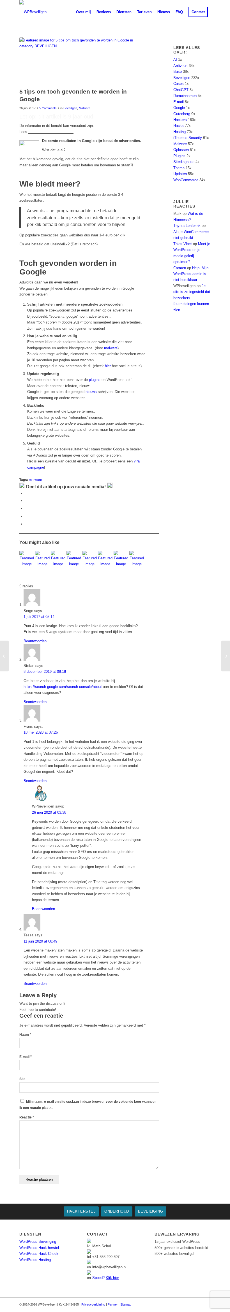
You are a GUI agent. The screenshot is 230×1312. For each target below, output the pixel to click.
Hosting (179, 132)
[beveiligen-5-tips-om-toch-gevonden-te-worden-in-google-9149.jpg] (82, 61)
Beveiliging (150, 1211)
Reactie (26, 1117)
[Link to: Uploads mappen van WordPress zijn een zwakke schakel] (105, 558)
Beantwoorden (35, 641)
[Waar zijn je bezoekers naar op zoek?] (225, 656)
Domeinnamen (185, 96)
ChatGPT (180, 90)
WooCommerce (185, 180)
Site (22, 1079)
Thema (179, 168)
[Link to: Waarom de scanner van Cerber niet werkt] (89, 558)
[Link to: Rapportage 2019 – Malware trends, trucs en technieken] (73, 558)
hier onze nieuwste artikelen (50, 132)
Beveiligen (70, 108)
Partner (113, 1304)
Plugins (179, 156)
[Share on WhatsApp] (26, 508)
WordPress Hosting (35, 1260)
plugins (94, 380)
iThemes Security (187, 138)
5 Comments (48, 108)
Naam (25, 1035)
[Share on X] (26, 501)
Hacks (178, 126)
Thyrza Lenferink (187, 226)
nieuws (91, 392)
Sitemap (125, 1304)
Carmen (179, 268)
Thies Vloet (182, 244)
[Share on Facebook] (26, 493)
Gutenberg (181, 114)
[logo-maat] (33, 12)
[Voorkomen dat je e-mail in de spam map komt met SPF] (4, 656)
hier (108, 366)
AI (175, 59)
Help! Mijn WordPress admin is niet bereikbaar (190, 274)
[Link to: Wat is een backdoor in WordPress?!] (121, 558)
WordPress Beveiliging (37, 1241)
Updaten (180, 174)
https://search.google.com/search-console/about (63, 687)
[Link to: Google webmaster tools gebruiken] (42, 558)
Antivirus (180, 66)
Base (177, 71)
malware (111, 348)
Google (179, 108)
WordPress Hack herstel (39, 1248)
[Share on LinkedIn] (26, 516)
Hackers (180, 120)
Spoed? (105, 1278)
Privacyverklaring (93, 1304)
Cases (178, 84)
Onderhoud (116, 1211)
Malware (84, 108)
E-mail (25, 1057)
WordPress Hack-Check (38, 1253)
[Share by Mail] (26, 524)
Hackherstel (81, 1211)
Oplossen (181, 150)
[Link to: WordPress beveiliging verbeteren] (26, 558)
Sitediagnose (183, 162)
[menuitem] (69, 12)
